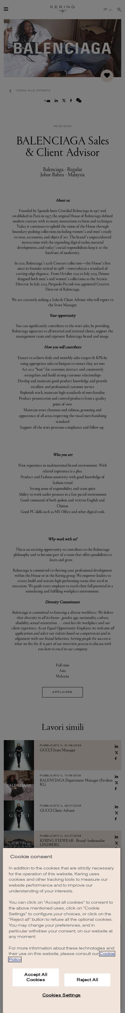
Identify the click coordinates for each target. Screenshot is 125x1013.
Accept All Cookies (35, 977)
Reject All (87, 980)
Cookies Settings (61, 995)
